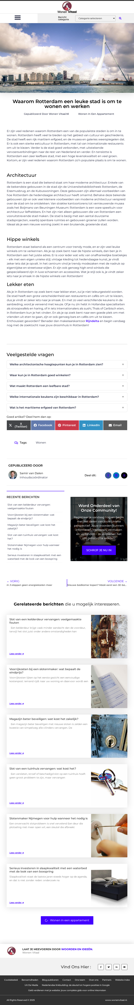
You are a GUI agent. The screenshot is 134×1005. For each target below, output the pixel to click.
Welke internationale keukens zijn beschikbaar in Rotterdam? (67, 396)
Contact (66, 980)
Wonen (41, 442)
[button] (18, 17)
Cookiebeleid (11, 980)
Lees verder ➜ (16, 653)
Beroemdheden (30, 980)
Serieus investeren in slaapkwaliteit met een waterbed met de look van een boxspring (48, 870)
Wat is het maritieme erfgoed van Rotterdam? (67, 407)
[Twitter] (109, 967)
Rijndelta (92, 321)
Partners (106, 980)
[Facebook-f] (101, 967)
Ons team (80, 980)
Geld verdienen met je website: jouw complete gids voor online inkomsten (67, 990)
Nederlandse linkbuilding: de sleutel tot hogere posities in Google (76, 985)
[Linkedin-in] (117, 967)
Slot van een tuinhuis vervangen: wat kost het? (42, 768)
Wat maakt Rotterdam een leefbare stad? (67, 386)
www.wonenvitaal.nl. (116, 1000)
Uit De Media (31, 985)
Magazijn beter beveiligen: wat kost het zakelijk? (43, 719)
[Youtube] (124, 967)
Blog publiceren (50, 980)
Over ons (93, 980)
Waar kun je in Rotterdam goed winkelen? (67, 375)
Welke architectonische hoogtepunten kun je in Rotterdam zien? (67, 364)
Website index (122, 980)
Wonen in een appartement (96, 113)
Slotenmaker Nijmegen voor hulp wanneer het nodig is (48, 818)
